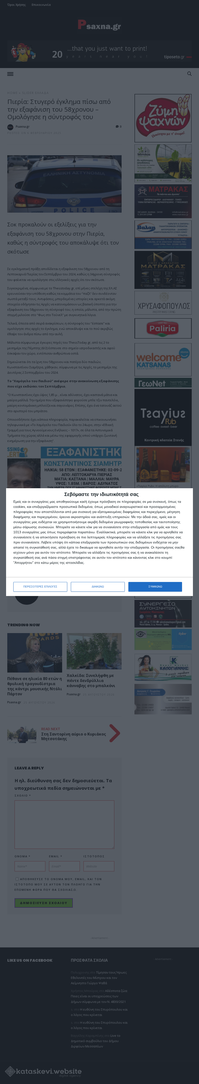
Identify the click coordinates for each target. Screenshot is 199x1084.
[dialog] (99, 542)
